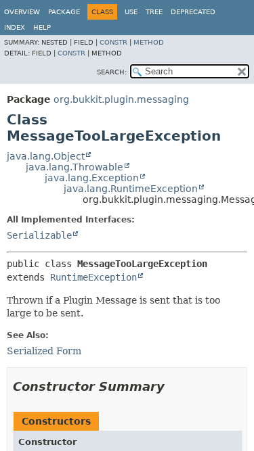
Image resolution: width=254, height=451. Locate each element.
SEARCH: (112, 72)
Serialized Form (44, 351)
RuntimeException (93, 277)
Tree (154, 12)
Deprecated (193, 12)
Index (14, 27)
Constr (113, 42)
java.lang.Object (46, 156)
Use (131, 12)
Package (64, 12)
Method (148, 42)
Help (42, 27)
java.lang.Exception (92, 177)
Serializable (39, 235)
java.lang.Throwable (74, 167)
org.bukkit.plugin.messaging (121, 99)
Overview (22, 12)
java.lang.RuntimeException (131, 188)
